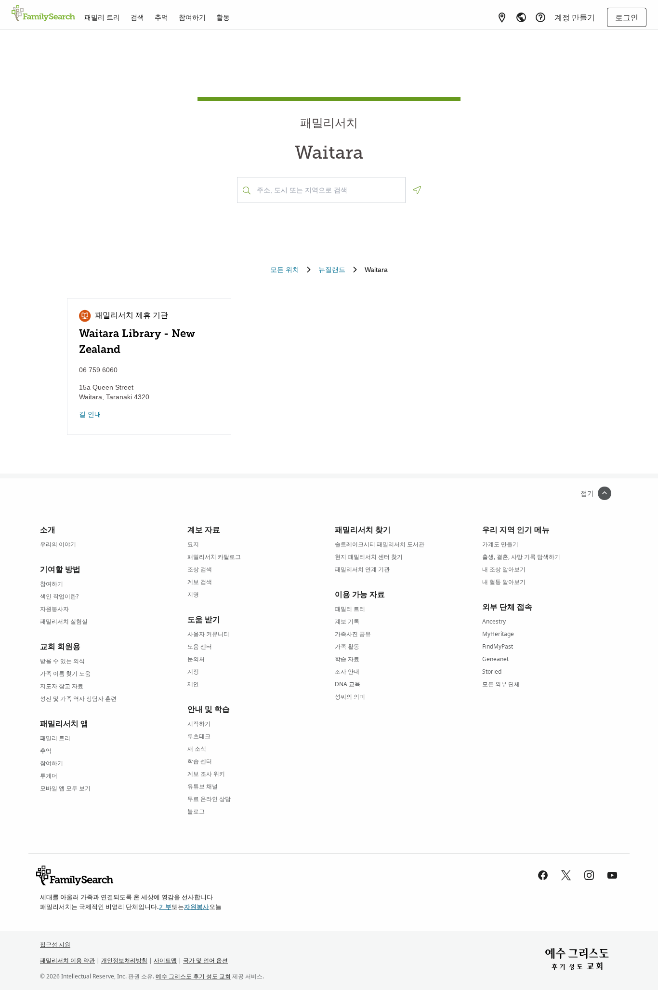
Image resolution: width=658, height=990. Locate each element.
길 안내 (90, 414)
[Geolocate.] (417, 190)
